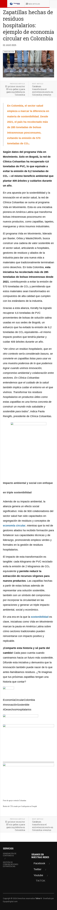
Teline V (38, 898)
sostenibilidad (40, 616)
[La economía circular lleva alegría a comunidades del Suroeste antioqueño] (28, 741)
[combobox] (53, 3)
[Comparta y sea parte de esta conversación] (28, 692)
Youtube (38, 875)
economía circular (14, 525)
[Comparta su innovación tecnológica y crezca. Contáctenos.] (28, 448)
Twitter (37, 869)
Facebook (39, 863)
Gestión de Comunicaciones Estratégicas (10, 864)
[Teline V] (15, 3)
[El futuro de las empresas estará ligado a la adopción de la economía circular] (28, 779)
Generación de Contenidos (9, 855)
